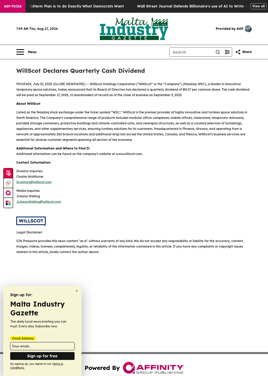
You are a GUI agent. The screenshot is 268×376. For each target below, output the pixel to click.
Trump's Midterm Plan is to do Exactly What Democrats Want (68, 6)
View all (258, 6)
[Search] (217, 51)
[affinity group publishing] (8, 193)
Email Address (23, 338)
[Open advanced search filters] (227, 51)
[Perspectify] (8, 183)
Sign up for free (42, 355)
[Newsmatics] (8, 203)
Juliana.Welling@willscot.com (38, 202)
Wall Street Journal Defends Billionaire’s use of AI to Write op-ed (196, 6)
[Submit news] (8, 173)
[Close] (76, 291)
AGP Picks (13, 6)
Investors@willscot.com (34, 182)
